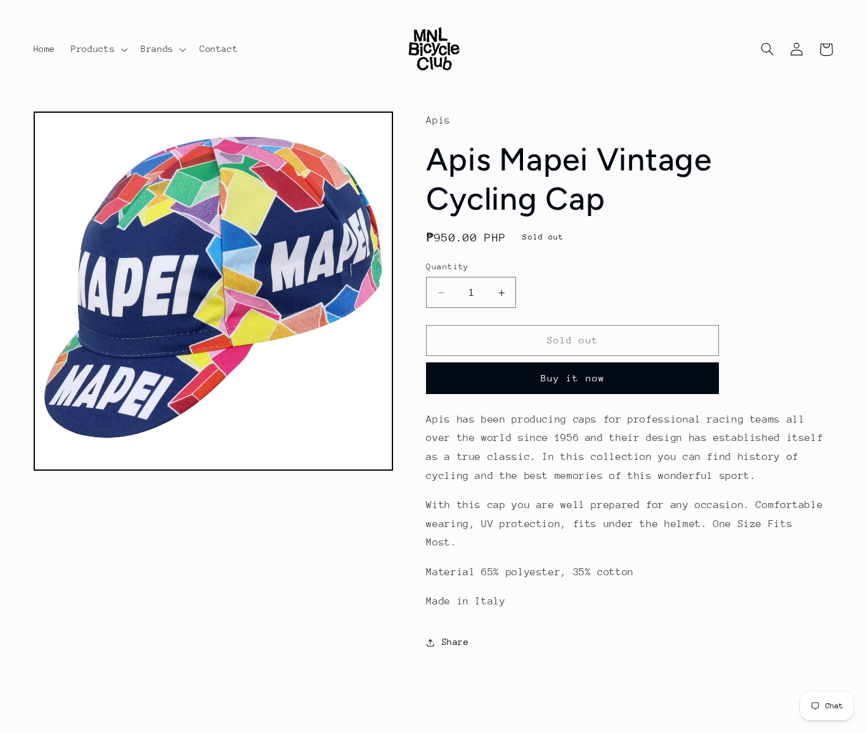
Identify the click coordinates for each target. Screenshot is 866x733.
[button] (98, 49)
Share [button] (455, 642)
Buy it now (573, 378)
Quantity (447, 266)
